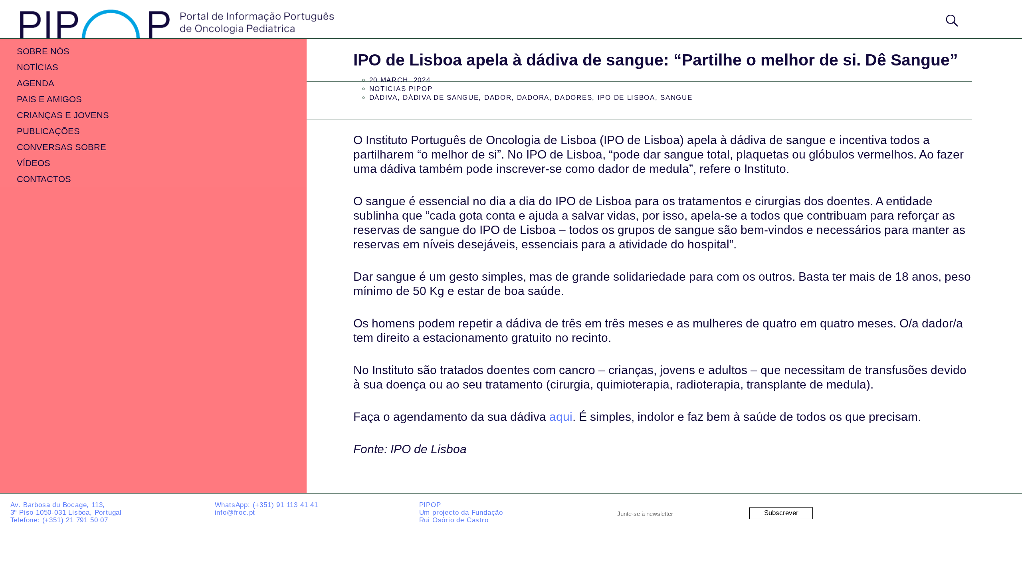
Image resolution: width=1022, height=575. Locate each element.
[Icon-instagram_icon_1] (906, 511)
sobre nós (43, 51)
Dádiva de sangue (441, 97)
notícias (37, 67)
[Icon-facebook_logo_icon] (970, 511)
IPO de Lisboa (626, 97)
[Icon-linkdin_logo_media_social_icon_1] (938, 511)
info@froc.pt (235, 512)
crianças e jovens (63, 115)
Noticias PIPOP (401, 89)
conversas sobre (61, 147)
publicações (48, 131)
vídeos (33, 163)
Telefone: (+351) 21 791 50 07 (59, 520)
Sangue (676, 97)
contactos (44, 179)
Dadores (573, 97)
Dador (498, 97)
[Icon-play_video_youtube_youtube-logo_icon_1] (1002, 511)
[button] (985, 19)
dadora (533, 97)
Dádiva (383, 97)
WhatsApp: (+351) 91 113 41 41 (266, 505)
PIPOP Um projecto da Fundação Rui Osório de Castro (461, 512)
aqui (560, 416)
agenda (35, 83)
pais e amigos (49, 99)
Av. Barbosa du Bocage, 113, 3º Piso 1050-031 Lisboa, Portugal (66, 508)
